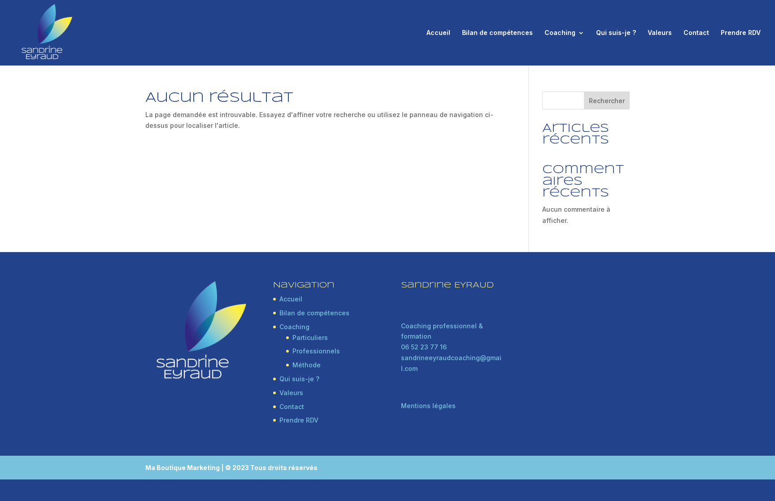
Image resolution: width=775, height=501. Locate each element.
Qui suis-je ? (616, 33)
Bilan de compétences (497, 33)
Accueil (438, 33)
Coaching (559, 33)
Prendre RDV (741, 33)
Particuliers (310, 337)
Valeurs (660, 33)
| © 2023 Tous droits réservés (269, 467)
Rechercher (607, 101)
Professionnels (316, 351)
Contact (696, 33)
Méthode (306, 365)
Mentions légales (428, 406)
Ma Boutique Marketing (183, 467)
